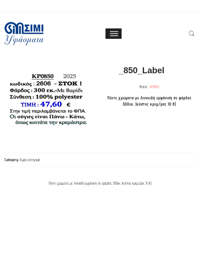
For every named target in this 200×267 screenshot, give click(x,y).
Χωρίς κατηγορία (30, 159)
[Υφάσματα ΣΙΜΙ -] (23, 33)
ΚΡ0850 (154, 86)
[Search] (191, 33)
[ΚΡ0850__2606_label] (49, 99)
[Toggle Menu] (114, 33)
